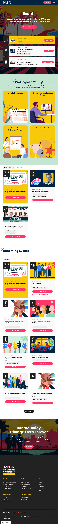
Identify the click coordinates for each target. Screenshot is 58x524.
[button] (53, 2)
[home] (7, 2)
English (6, 522)
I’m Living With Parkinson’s (9, 482)
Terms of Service (50, 516)
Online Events (6, 499)
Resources (23, 486)
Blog (40, 484)
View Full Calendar (29, 27)
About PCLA (24, 499)
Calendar (5, 497)
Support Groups (25, 482)
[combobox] (6, 522)
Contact (23, 501)
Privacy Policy (41, 516)
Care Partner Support (26, 488)
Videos (40, 482)
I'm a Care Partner (7, 488)
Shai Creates (23, 512)
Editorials (41, 488)
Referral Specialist (25, 484)
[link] (49, 40)
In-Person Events (7, 501)
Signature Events (7, 503)
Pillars (40, 490)
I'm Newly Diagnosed (8, 484)
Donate (47, 2)
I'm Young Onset (7, 486)
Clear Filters (20, 33)
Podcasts (41, 486)
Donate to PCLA (25, 497)
